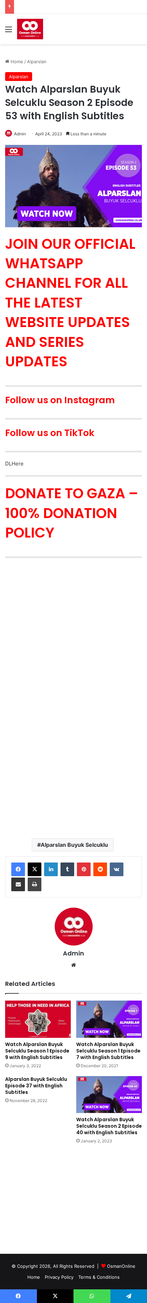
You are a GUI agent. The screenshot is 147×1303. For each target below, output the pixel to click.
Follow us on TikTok (49, 432)
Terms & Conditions (99, 1277)
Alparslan (36, 61)
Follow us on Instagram (60, 400)
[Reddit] (100, 869)
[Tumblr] (67, 869)
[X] (34, 869)
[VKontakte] (116, 869)
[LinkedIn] (51, 869)
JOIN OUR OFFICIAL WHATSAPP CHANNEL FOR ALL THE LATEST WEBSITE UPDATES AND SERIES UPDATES (70, 302)
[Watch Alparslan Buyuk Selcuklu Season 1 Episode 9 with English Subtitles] (38, 1019)
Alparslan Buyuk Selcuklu (74, 844)
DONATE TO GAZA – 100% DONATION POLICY (71, 513)
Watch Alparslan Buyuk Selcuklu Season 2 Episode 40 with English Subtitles (109, 1126)
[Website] (73, 965)
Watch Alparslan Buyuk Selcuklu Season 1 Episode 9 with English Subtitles (37, 1051)
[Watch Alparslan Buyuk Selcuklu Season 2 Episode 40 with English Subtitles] (109, 1094)
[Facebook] (18, 869)
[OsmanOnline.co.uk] (30, 29)
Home (16, 61)
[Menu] (8, 31)
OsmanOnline (121, 1266)
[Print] (34, 884)
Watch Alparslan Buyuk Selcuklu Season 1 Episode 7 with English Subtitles (108, 1051)
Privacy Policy (59, 1277)
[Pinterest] (84, 869)
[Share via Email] (18, 884)
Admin (73, 953)
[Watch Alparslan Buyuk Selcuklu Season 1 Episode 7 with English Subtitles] (109, 1019)
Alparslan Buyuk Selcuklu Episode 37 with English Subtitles (36, 1086)
